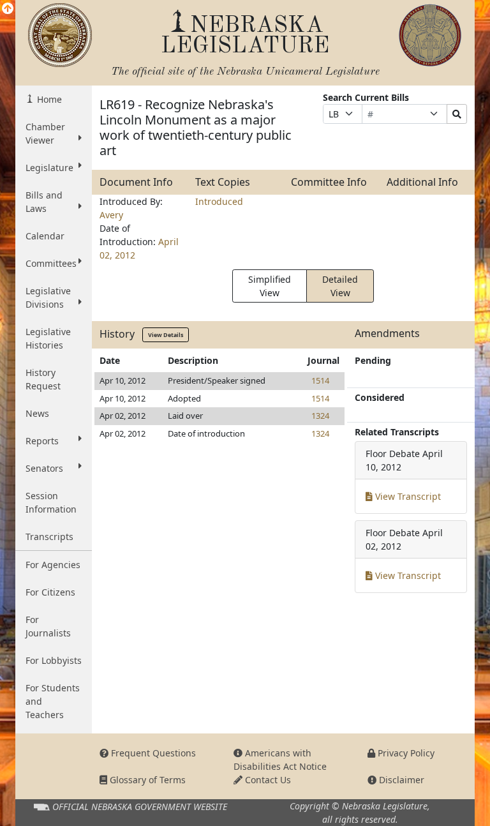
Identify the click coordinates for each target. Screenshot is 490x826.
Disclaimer (400, 780)
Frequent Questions (152, 753)
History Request (43, 379)
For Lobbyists (54, 660)
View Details (165, 335)
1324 (320, 415)
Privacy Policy (404, 753)
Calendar (45, 236)
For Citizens (50, 592)
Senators (44, 468)
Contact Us (266, 780)
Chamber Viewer (45, 133)
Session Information (51, 502)
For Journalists (48, 626)
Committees (51, 263)
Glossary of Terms (146, 780)
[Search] (457, 114)
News (37, 413)
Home (48, 99)
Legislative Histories (48, 338)
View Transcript (407, 496)
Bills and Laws (44, 201)
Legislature (49, 167)
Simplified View (269, 286)
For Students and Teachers (53, 701)
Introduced (219, 201)
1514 (320, 380)
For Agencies (53, 565)
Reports (42, 441)
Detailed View (340, 286)
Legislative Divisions (48, 297)
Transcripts (49, 536)
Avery (111, 215)
